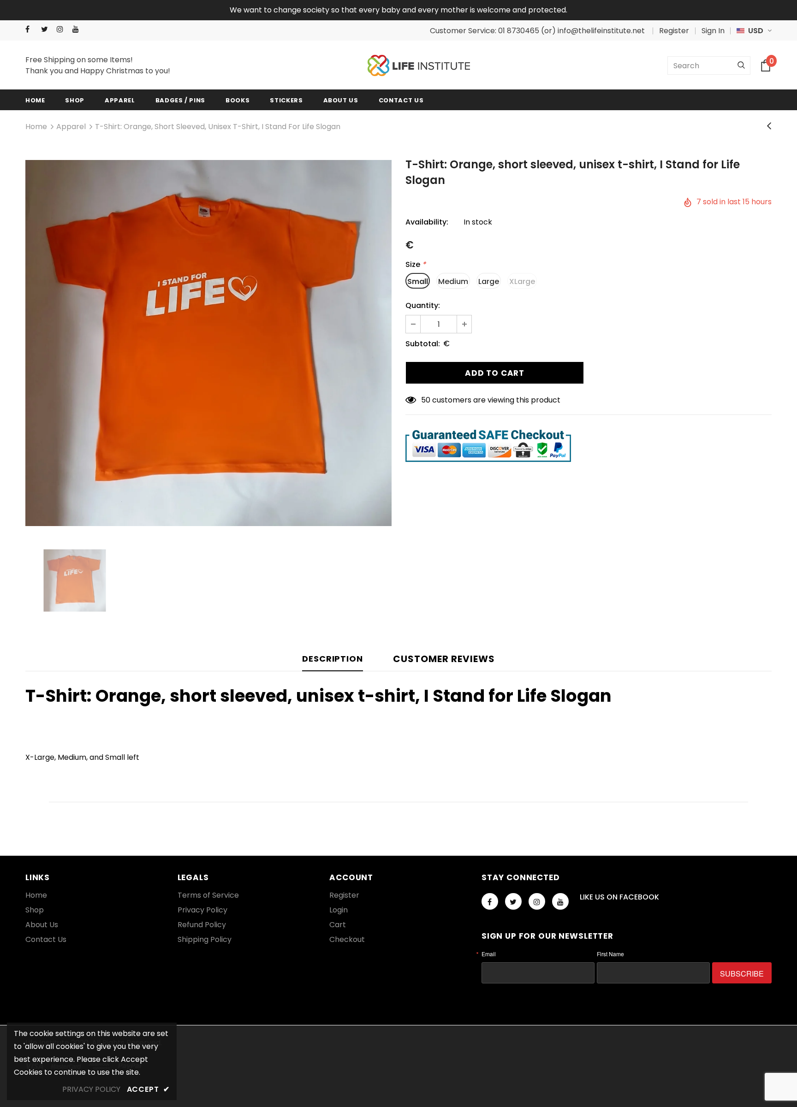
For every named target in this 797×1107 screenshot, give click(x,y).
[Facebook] (31, 29)
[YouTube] (78, 29)
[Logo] (419, 66)
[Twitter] (47, 29)
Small (417, 281)
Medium (453, 281)
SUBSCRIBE (742, 973)
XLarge (522, 281)
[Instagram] (62, 29)
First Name (610, 954)
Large (488, 281)
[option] (208, 343)
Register (674, 30)
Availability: (426, 222)
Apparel (71, 126)
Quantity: (422, 305)
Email (489, 954)
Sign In (713, 30)
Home (36, 126)
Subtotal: (422, 343)
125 (426, 400)
